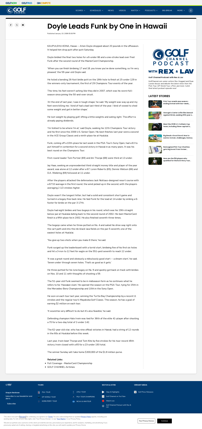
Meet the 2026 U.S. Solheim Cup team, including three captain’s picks (176, 125)
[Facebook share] (10, 25)
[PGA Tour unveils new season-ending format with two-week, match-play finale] (155, 104)
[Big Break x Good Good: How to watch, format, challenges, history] (155, 138)
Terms (50, 417)
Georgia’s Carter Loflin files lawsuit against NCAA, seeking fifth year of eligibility (178, 114)
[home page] (16, 11)
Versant (23, 417)
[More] (190, 10)
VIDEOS (122, 10)
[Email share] (23, 25)
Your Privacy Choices (146, 421)
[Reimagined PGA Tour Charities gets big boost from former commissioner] (155, 149)
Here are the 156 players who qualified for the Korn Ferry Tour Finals (176, 159)
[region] (101, 421)
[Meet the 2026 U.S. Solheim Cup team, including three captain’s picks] (155, 127)
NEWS (111, 10)
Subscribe (11, 403)
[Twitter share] (16, 25)
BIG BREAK (167, 10)
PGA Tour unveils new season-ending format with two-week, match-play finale (176, 102)
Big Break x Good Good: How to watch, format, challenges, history (177, 136)
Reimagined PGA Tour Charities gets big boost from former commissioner (176, 148)
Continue (164, 421)
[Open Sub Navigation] (84, 10)
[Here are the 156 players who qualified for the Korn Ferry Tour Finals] (155, 161)
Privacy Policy (86, 417)
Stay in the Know (13, 393)
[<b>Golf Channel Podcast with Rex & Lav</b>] (171, 61)
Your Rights (61, 419)
